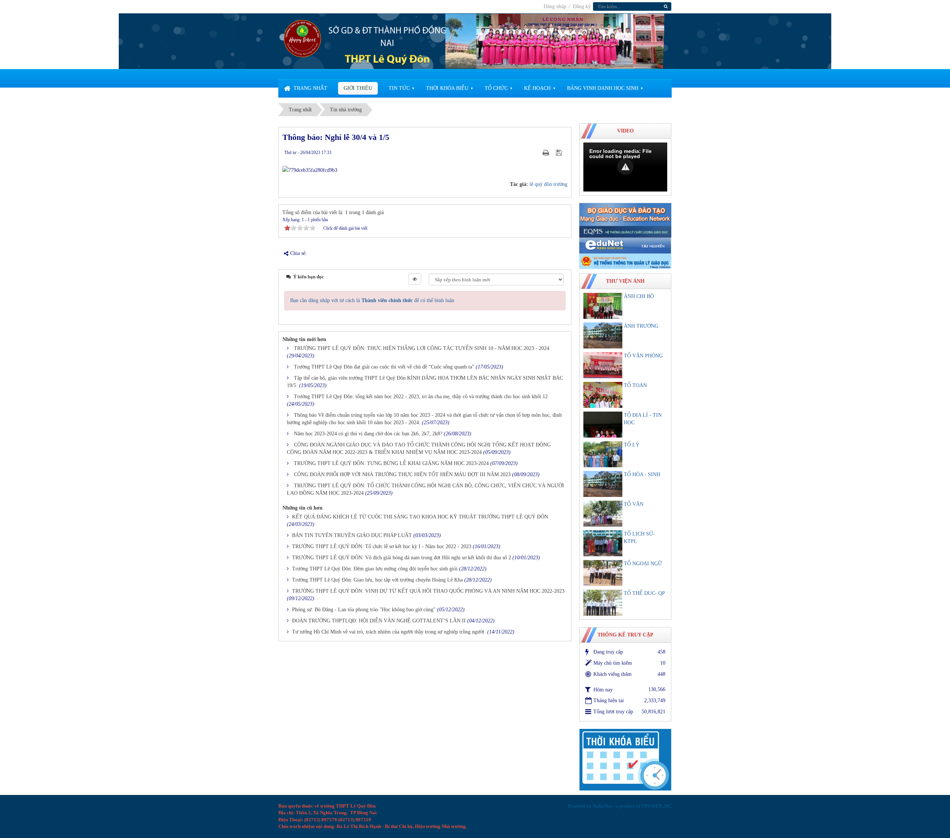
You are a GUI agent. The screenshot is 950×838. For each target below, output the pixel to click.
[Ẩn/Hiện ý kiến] (415, 279)
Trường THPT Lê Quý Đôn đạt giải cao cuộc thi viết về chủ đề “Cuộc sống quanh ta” (384, 367)
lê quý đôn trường (548, 184)
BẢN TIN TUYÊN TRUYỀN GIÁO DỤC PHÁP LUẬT (352, 535)
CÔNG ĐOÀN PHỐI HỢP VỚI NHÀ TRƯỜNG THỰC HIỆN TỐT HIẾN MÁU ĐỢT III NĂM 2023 (402, 474)
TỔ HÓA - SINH (642, 474)
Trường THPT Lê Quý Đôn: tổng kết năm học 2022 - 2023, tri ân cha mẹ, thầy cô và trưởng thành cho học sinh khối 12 (421, 396)
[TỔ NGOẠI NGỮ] (602, 573)
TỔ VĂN (633, 504)
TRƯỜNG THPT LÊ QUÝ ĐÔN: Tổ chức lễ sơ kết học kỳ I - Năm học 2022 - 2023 (381, 546)
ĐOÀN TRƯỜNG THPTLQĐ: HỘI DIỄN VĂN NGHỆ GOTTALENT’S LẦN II (379, 620)
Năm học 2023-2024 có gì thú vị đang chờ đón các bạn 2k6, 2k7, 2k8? (368, 433)
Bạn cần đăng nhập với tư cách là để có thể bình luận (372, 300)
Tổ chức (496, 88)
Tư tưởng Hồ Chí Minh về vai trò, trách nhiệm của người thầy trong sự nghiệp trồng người (389, 632)
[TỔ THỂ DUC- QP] (602, 603)
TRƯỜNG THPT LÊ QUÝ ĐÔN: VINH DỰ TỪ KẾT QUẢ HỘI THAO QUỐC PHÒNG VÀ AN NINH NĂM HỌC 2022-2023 (428, 591)
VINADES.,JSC (656, 806)
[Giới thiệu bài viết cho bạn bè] (536, 152)
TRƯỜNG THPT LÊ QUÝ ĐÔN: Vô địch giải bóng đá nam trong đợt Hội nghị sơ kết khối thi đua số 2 (401, 557)
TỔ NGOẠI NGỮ (643, 563)
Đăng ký (582, 6)
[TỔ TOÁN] (602, 395)
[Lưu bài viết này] (560, 152)
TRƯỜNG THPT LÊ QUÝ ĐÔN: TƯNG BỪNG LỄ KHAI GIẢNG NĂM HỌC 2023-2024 (391, 463)
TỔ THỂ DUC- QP (644, 593)
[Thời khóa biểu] (625, 759)
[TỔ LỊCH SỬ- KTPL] (602, 543)
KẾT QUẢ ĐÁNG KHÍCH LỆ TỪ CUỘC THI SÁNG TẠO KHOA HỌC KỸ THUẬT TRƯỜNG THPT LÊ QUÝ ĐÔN (420, 517)
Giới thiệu (358, 88)
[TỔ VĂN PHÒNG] (602, 365)
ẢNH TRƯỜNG (641, 326)
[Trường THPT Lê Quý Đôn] (302, 38)
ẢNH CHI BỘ (639, 296)
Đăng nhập (556, 6)
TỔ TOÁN (635, 385)
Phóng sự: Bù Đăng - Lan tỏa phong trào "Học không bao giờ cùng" (364, 609)
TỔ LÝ (631, 445)
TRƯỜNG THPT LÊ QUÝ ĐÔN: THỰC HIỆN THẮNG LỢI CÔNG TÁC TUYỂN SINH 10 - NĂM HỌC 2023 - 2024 (421, 348)
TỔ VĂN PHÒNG (643, 356)
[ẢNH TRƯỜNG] (602, 335)
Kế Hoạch (537, 88)
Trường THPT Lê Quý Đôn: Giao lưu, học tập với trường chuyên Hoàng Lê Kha (377, 580)
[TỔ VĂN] (602, 514)
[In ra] (547, 152)
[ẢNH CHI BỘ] (602, 306)
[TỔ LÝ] (602, 454)
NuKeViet (602, 806)
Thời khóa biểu (447, 88)
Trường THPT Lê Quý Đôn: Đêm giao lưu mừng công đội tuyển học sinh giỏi (375, 569)
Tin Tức (399, 88)
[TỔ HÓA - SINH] (602, 484)
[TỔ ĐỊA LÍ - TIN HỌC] (602, 425)
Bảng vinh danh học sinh (602, 88)
